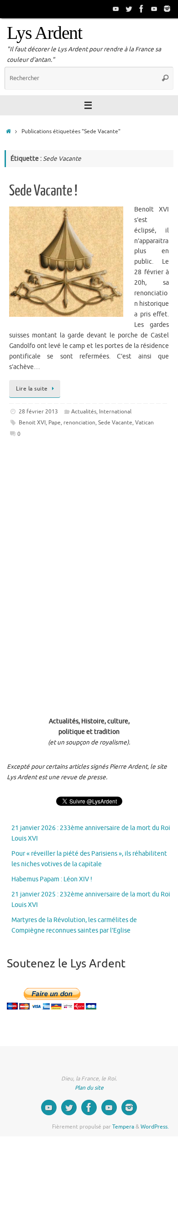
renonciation (79, 422)
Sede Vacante (115, 422)
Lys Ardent (44, 33)
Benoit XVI (32, 422)
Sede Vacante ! (43, 191)
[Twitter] (128, 8)
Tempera (123, 1126)
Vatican (144, 422)
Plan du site (89, 1087)
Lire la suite (32, 388)
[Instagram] (167, 8)
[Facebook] (141, 8)
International (115, 411)
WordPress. (155, 1126)
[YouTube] (116, 8)
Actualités (83, 411)
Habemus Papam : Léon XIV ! (51, 879)
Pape (54, 422)
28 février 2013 (38, 411)
